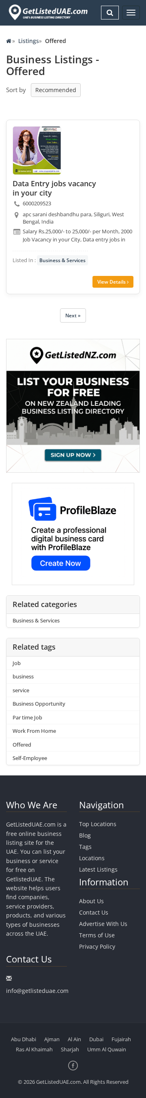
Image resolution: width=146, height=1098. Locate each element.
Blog (85, 835)
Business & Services (62, 260)
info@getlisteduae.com (37, 991)
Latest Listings (98, 869)
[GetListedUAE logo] (47, 12)
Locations (92, 858)
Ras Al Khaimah (34, 1049)
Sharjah (70, 1049)
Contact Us (93, 912)
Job (17, 663)
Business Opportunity (39, 703)
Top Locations (97, 824)
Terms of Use (97, 935)
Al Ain (74, 1039)
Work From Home (34, 730)
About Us (91, 901)
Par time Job (27, 717)
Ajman (52, 1039)
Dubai (96, 1039)
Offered (22, 744)
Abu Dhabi (23, 1039)
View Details (112, 281)
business (23, 676)
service (21, 690)
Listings (28, 41)
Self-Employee (30, 758)
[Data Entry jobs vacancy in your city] (37, 150)
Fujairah (121, 1039)
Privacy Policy (97, 946)
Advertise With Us (103, 924)
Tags (85, 846)
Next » (73, 315)
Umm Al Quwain (106, 1049)
